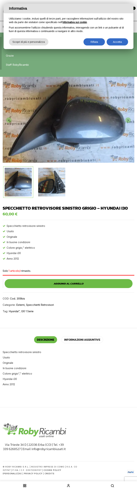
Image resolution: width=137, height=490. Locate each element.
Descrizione (45, 339)
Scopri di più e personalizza (28, 41)
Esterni (20, 304)
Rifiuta (94, 41)
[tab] (45, 339)
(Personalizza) (12, 473)
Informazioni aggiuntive (82, 339)
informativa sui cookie (75, 22)
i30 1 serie (27, 311)
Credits (49, 473)
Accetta (117, 41)
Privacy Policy (33, 473)
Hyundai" (14, 311)
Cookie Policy (52, 470)
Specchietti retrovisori (40, 304)
